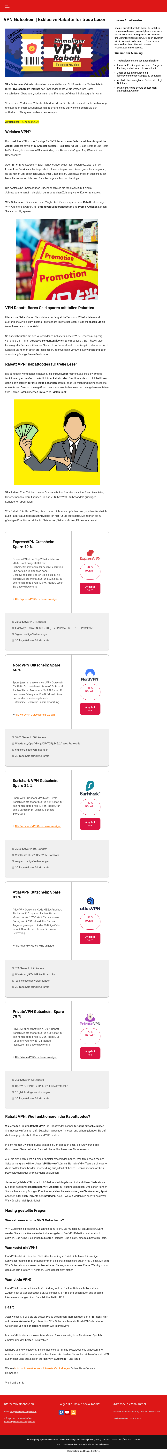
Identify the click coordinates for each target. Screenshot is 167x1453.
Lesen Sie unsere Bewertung (43, 702)
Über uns (127, 1439)
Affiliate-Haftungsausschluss (73, 1439)
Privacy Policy (94, 1439)
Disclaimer (116, 1439)
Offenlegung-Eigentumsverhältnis (42, 1439)
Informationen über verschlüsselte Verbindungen (42, 1368)
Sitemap (106, 1439)
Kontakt (136, 1439)
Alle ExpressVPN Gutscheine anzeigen (36, 599)
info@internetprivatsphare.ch (23, 1411)
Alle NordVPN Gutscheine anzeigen (35, 714)
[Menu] (7, 6)
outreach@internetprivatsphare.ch (19, 1421)
